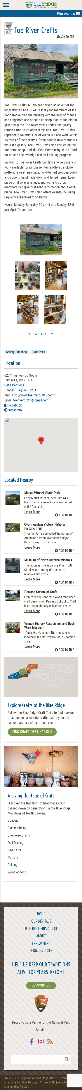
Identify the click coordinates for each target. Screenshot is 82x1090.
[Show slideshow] (41, 334)
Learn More (32, 512)
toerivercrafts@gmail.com (31, 400)
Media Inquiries (41, 950)
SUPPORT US (41, 985)
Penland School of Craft (40, 592)
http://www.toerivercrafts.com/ (33, 395)
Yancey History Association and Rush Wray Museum (49, 625)
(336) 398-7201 (25, 390)
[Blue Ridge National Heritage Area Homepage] (41, 5)
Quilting (12, 865)
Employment (41, 943)
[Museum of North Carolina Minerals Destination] (12, 565)
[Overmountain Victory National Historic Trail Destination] (12, 527)
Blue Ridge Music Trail (41, 928)
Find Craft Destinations (32, 732)
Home (41, 913)
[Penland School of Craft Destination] (12, 595)
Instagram (14, 410)
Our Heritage (41, 921)
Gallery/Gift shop (16, 352)
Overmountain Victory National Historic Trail (44, 526)
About (41, 935)
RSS (50, 1044)
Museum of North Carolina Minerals (48, 560)
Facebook (14, 405)
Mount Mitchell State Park (42, 493)
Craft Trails (38, 352)
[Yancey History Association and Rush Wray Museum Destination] (12, 627)
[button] (41, 441)
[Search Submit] (67, 1059)
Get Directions (14, 385)
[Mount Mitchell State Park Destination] (12, 498)
